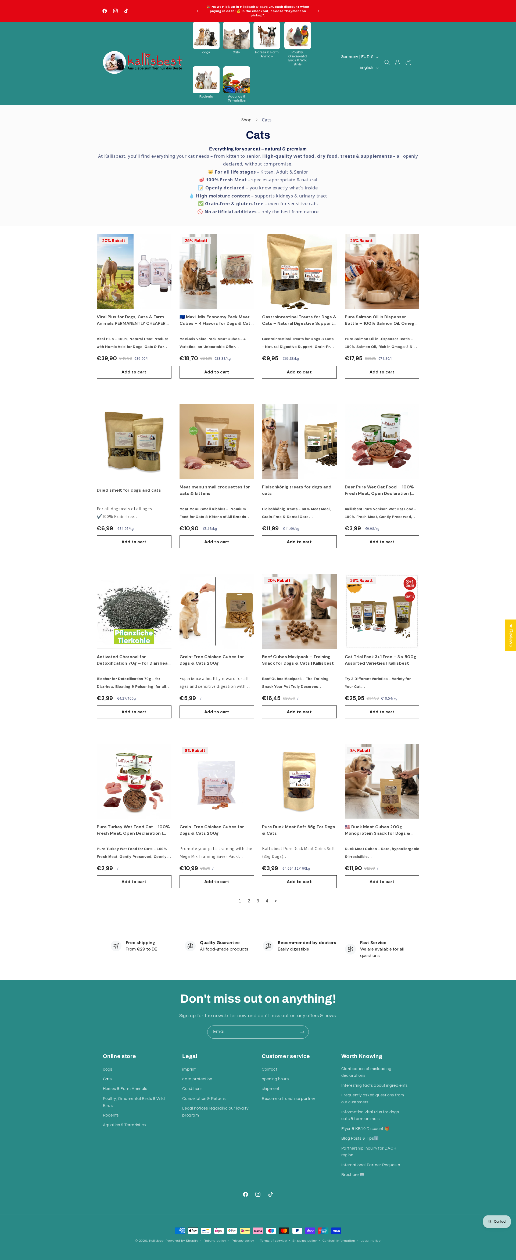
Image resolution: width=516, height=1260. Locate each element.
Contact (269, 1069)
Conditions (192, 1089)
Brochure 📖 (353, 1175)
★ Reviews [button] (510, 635)
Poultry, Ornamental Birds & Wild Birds (134, 1101)
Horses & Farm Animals (125, 1089)
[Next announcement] (318, 11)
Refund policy (215, 1241)
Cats (107, 1079)
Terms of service (273, 1241)
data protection (197, 1079)
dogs (108, 1069)
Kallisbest (157, 1240)
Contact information (338, 1241)
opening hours (275, 1079)
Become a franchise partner (288, 1098)
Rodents (111, 1115)
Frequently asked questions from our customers (372, 1098)
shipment (271, 1089)
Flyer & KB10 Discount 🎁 (365, 1128)
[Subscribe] (302, 1032)
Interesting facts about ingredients (374, 1085)
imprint (189, 1069)
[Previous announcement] (197, 11)
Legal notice (371, 1241)
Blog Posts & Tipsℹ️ (360, 1138)
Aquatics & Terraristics (124, 1125)
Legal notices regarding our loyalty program (215, 1111)
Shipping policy (304, 1241)
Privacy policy (243, 1241)
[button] (206, 38)
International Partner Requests (370, 1165)
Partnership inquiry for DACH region (368, 1151)
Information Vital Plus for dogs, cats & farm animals (370, 1115)
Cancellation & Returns (204, 1098)
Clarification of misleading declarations (366, 1072)
